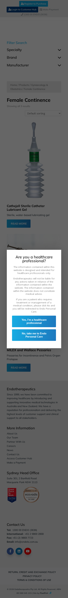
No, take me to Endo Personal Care (34, 335)
